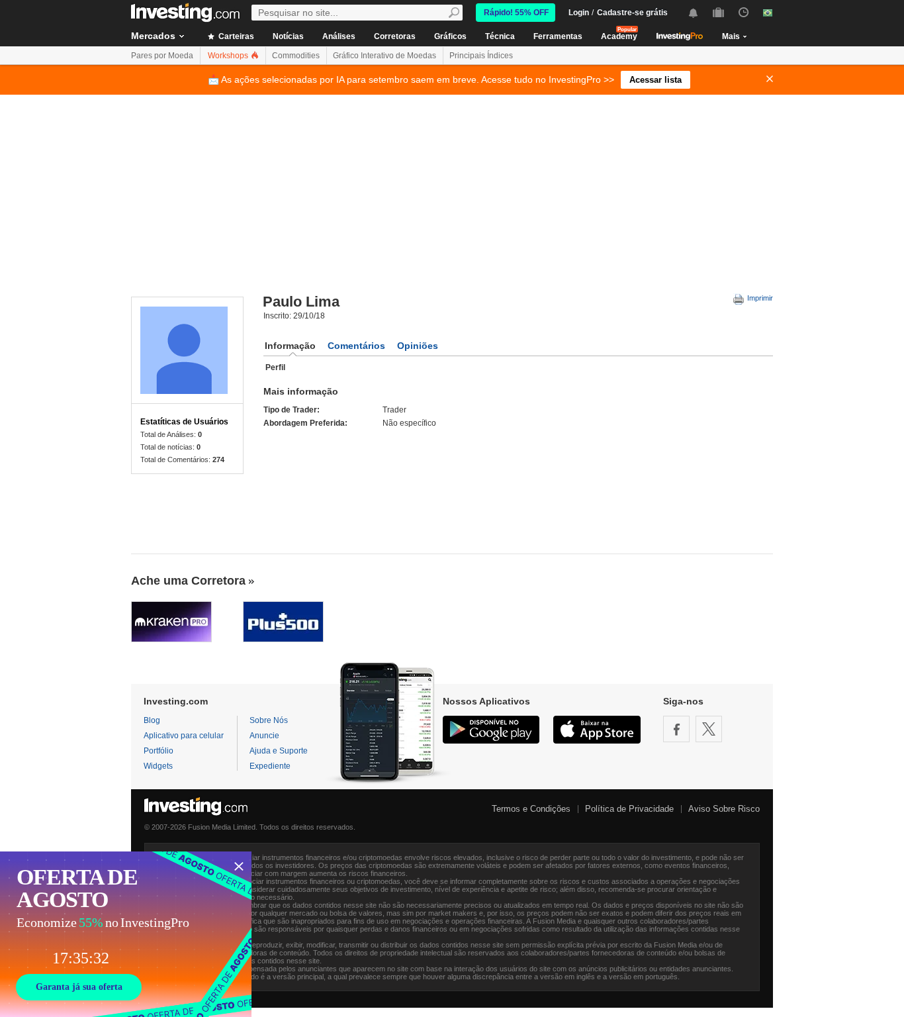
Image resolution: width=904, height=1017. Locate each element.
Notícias (288, 36)
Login (578, 12)
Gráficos (450, 36)
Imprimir (759, 298)
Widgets (158, 766)
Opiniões (417, 345)
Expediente (270, 766)
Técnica (500, 36)
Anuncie (264, 735)
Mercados (153, 35)
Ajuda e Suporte (278, 750)
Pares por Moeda (162, 55)
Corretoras (395, 36)
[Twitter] (709, 729)
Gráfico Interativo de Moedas (384, 55)
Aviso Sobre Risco (724, 809)
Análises (338, 36)
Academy (619, 36)
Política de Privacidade (629, 809)
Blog (152, 720)
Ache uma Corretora (188, 580)
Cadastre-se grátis (632, 12)
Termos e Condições (531, 809)
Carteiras (235, 36)
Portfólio (158, 750)
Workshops (229, 55)
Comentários (356, 345)
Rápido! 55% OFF (516, 12)
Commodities (296, 55)
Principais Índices (481, 55)
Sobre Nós (268, 720)
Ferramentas (557, 36)
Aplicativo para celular (184, 735)
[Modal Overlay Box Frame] (125, 934)
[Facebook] (676, 729)
